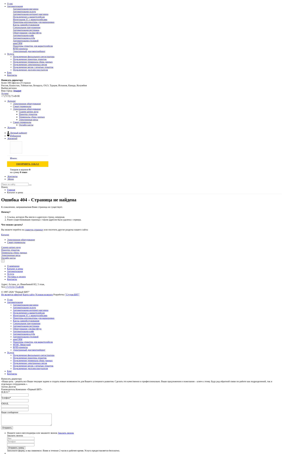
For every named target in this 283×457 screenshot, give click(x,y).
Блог (9, 72)
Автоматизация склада (24, 11)
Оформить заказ (27, 164)
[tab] (27, 103)
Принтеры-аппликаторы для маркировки (33, 22)
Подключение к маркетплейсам (29, 17)
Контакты (12, 75)
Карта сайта (29, 294)
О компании (13, 266)
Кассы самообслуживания (26, 25)
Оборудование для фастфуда (27, 32)
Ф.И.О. (5, 392)
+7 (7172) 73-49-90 (14, 287)
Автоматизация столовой (25, 40)
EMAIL (5, 403)
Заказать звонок (66, 433)
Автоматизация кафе (23, 35)
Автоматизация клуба (24, 38)
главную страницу (34, 229)
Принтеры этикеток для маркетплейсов (33, 46)
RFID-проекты (20, 48)
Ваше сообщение (9, 412)
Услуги (10, 54)
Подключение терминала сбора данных (33, 62)
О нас (10, 3)
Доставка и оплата (16, 276)
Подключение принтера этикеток (30, 59)
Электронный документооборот (29, 51)
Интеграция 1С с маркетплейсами (30, 19)
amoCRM (17, 43)
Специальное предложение (26, 27)
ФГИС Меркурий (22, 344)
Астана (4, 93)
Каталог (11, 101)
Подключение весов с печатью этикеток (33, 67)
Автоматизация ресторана (26, 30)
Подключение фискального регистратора (33, 56)
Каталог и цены (15, 268)
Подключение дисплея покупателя (30, 70)
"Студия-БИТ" (72, 294)
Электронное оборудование (27, 109)
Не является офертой (11, 294)
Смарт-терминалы (22, 122)
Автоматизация (15, 6)
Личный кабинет (18, 133)
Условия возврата (44, 294)
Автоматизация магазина (25, 9)
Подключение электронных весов (30, 64)
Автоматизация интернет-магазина (30, 14)
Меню (10, 179)
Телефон (6, 398)
